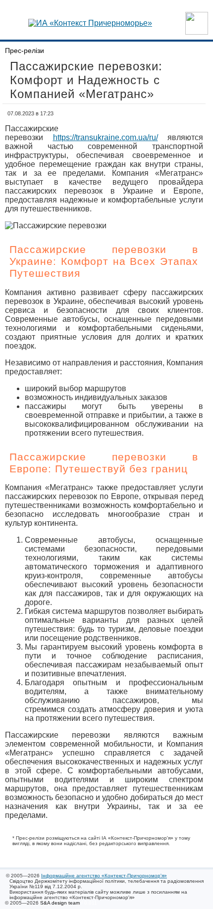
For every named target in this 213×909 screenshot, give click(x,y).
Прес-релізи (24, 50)
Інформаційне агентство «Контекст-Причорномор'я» (104, 875)
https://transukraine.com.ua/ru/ (105, 137)
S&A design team (60, 903)
